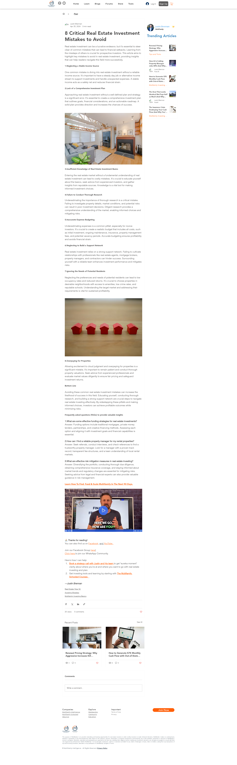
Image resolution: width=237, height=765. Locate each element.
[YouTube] (64, 3)
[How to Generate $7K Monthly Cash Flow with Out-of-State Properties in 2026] (125, 637)
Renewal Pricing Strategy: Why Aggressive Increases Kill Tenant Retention (81, 654)
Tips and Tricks (155, 54)
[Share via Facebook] (66, 604)
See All (139, 622)
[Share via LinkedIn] (78, 604)
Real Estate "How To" (73, 589)
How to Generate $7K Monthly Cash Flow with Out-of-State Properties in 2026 (124, 654)
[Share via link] (84, 604)
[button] (87, 3)
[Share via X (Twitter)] (72, 604)
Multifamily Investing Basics (75, 596)
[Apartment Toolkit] (63, 14)
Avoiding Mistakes (72, 593)
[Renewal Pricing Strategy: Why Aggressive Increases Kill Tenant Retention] (82, 637)
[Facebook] (59, 3)
